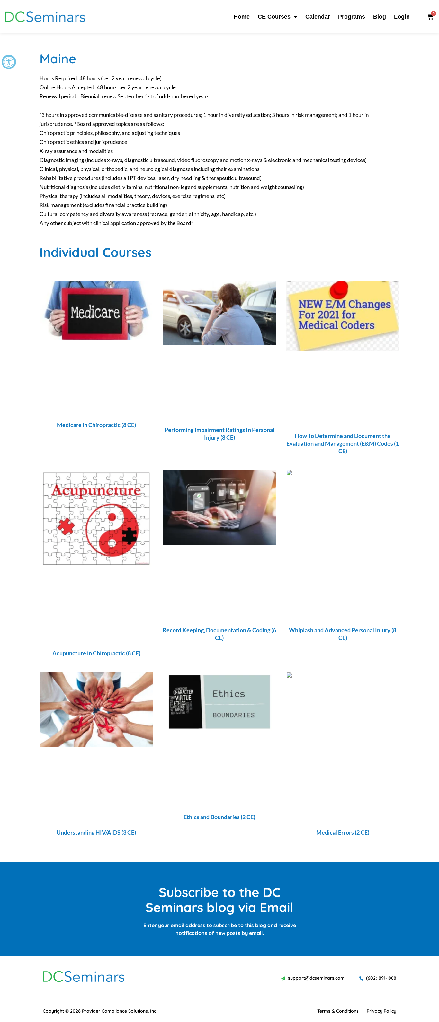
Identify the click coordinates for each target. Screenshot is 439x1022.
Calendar (317, 17)
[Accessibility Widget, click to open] (9, 62)
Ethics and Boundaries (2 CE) (219, 816)
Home (242, 17)
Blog (379, 17)
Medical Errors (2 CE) (342, 832)
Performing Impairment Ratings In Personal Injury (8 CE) (219, 433)
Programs (351, 17)
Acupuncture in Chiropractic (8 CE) (96, 653)
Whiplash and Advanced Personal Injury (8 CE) (342, 633)
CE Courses (274, 17)
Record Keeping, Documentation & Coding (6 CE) (219, 633)
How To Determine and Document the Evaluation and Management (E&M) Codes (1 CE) (342, 443)
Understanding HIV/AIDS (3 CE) (96, 832)
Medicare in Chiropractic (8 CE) (96, 424)
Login (402, 17)
